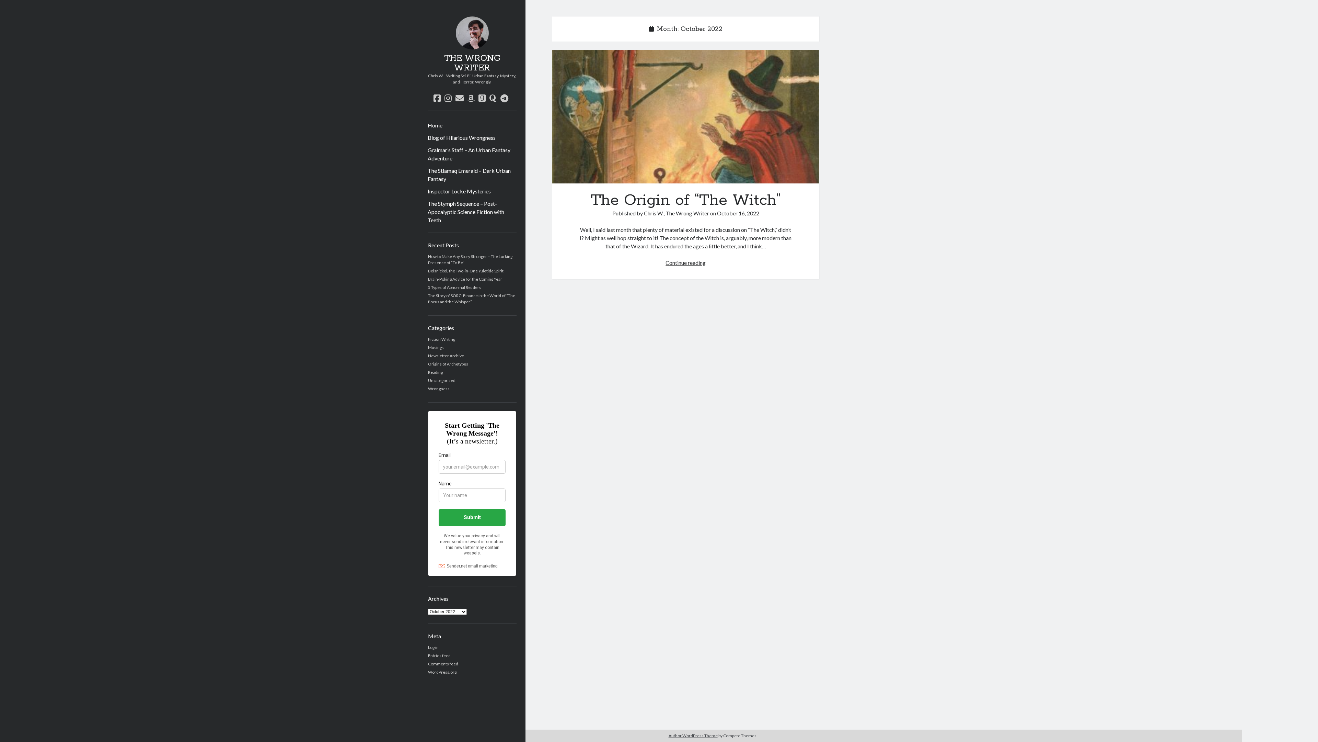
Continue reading (686, 262)
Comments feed (443, 663)
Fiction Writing (441, 339)
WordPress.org (442, 672)
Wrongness (439, 388)
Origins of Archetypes (448, 364)
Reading (435, 372)
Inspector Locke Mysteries (459, 191)
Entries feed (439, 655)
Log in (433, 647)
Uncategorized (441, 380)
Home (435, 125)
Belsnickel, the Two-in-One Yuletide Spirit (466, 270)
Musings (436, 347)
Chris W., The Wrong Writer (676, 213)
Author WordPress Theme (693, 735)
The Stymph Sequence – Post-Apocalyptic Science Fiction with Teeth (466, 211)
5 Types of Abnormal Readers (454, 287)
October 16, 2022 (738, 213)
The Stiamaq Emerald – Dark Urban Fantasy (469, 174)
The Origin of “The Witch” (685, 116)
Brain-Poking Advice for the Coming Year (465, 279)
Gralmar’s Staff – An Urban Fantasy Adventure (469, 154)
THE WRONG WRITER (472, 63)
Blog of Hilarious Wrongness (462, 137)
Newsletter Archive (446, 355)
